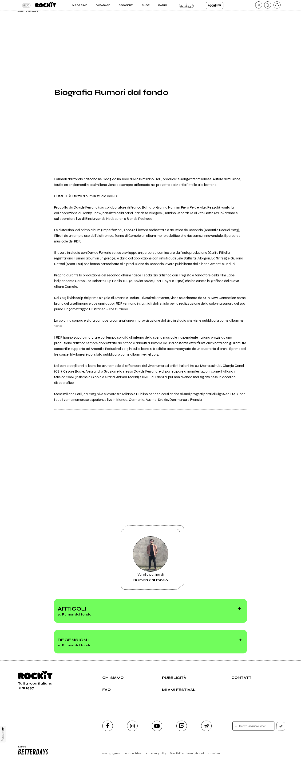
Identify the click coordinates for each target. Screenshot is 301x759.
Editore (20, 748)
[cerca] (267, 4)
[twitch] (181, 726)
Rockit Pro (214, 5)
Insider (186, 5)
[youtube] (157, 726)
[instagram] (132, 726)
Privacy (3, 735)
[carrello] (258, 4)
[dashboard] (277, 4)
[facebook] (107, 726)
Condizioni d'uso (133, 753)
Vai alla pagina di (150, 577)
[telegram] (206, 726)
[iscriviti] (280, 726)
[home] (45, 5)
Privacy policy (158, 753)
